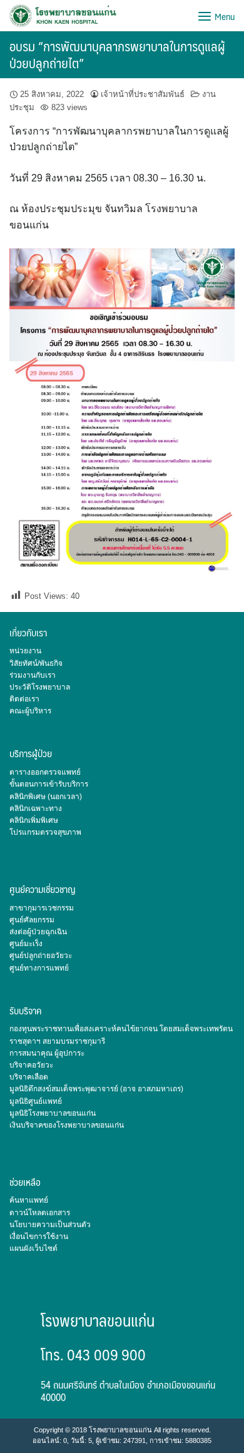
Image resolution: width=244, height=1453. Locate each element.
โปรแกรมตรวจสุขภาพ (45, 832)
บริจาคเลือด (28, 1077)
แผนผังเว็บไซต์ (33, 1248)
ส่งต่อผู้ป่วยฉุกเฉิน (38, 931)
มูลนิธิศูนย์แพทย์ (35, 1101)
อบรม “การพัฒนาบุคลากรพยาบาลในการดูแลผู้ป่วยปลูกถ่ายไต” (117, 54)
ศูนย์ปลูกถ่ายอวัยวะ (40, 955)
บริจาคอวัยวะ (31, 1065)
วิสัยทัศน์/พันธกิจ (36, 663)
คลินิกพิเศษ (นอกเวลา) (45, 796)
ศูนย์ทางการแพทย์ (39, 968)
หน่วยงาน (25, 650)
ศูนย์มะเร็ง (26, 943)
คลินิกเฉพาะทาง (35, 808)
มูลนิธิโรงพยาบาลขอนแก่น (52, 1113)
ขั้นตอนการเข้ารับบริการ (48, 784)
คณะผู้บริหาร (30, 710)
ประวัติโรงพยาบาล (39, 687)
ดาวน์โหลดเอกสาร (39, 1212)
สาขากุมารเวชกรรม (41, 908)
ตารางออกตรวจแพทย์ (45, 772)
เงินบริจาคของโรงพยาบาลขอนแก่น (66, 1125)
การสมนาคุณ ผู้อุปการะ (46, 1053)
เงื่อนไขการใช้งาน (38, 1236)
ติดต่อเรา (24, 699)
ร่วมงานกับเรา (32, 675)
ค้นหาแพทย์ (28, 1200)
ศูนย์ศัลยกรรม (31, 919)
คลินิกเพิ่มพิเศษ (33, 820)
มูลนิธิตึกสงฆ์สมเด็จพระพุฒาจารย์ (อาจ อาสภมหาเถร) (96, 1088)
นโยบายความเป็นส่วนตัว (50, 1224)
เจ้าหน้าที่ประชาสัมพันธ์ (143, 94)
